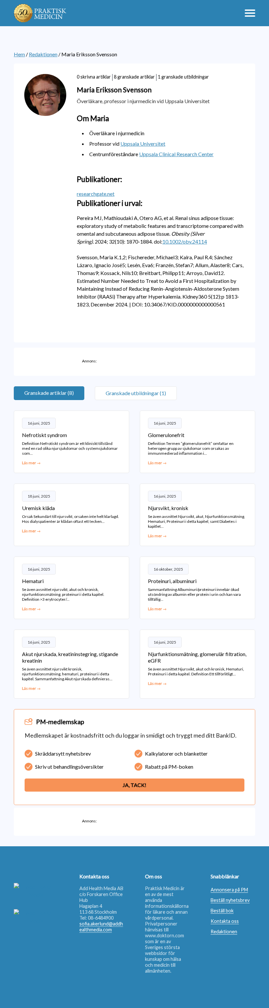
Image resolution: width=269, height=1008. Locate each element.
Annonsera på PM (229, 889)
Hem (19, 54)
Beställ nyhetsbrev (230, 900)
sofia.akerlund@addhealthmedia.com (101, 926)
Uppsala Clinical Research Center (176, 154)
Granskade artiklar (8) (49, 393)
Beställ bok (222, 910)
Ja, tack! (134, 785)
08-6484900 (101, 918)
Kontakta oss (225, 921)
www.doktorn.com (164, 935)
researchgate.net (95, 194)
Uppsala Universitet (142, 143)
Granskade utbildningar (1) (136, 393)
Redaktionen (43, 54)
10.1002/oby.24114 (184, 241)
